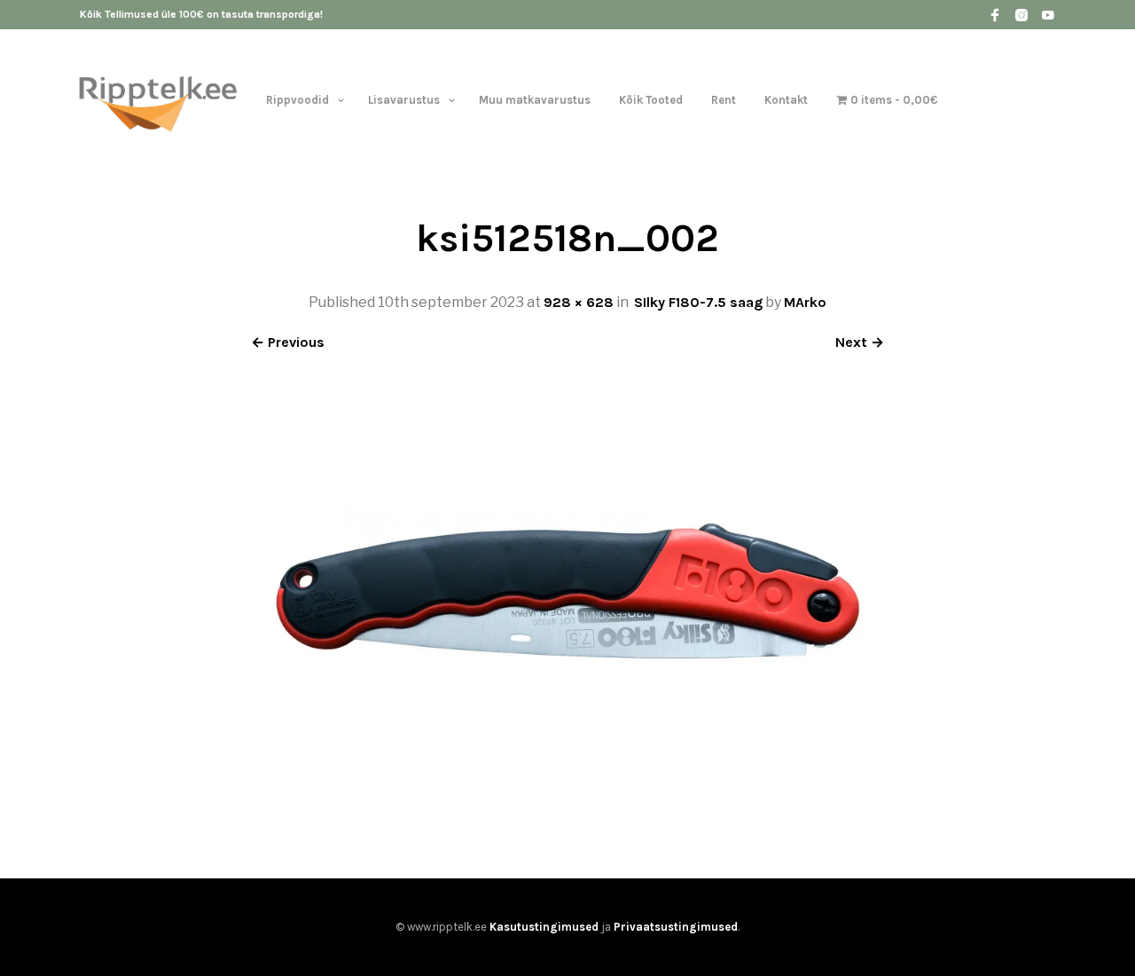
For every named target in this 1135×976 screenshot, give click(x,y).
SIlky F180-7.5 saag (698, 302)
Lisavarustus (404, 99)
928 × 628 (579, 302)
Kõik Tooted (651, 99)
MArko (805, 302)
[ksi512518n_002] (567, 813)
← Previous (288, 342)
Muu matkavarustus (535, 99)
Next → (859, 342)
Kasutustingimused (544, 926)
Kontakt (786, 99)
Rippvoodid (297, 99)
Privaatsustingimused (676, 926)
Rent (723, 99)
